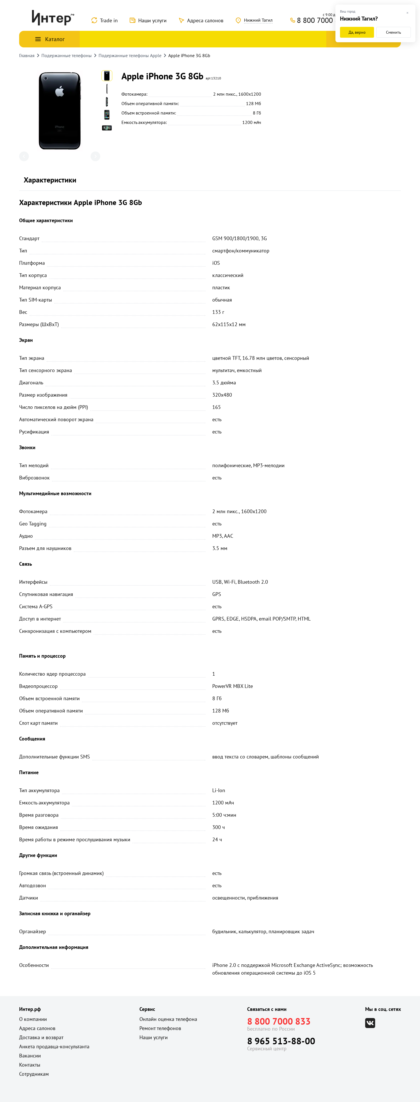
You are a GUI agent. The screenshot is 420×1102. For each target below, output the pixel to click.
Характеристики (50, 179)
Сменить (393, 32)
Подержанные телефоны (66, 55)
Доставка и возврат (41, 1037)
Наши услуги (152, 20)
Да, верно (357, 32)
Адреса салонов (205, 20)
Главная (27, 55)
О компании (33, 1019)
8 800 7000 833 (279, 1021)
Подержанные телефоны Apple (130, 55)
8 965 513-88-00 (281, 1041)
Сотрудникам (34, 1074)
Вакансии (30, 1055)
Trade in (109, 20)
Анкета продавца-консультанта (54, 1046)
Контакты (29, 1064)
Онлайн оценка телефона (168, 1019)
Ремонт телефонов (160, 1028)
